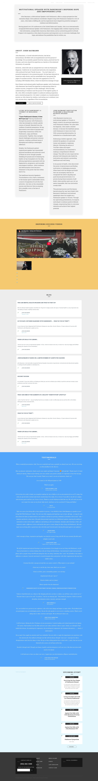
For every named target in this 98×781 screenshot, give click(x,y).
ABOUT (52, 2)
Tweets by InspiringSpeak (21, 671)
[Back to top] (95, 778)
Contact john (53, 767)
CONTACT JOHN (91, 2)
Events (51, 761)
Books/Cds (39, 767)
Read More (21, 103)
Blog (37, 764)
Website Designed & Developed (38, 777)
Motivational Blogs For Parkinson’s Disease (75, 2)
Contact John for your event (34, 103)
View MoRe (71, 746)
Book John (39, 761)
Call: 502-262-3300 (72, 82)
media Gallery (53, 758)
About (38, 758)
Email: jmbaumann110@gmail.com (72, 80)
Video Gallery (59, 2)
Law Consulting (53, 764)
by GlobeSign (45, 777)
